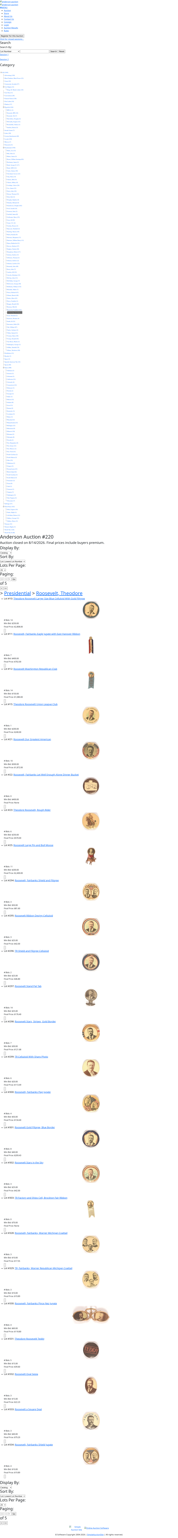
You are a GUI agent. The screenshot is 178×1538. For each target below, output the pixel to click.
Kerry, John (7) (11, 269)
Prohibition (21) (9, 353)
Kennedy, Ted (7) (12, 116)
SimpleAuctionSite (95, 1534)
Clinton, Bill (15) (12, 179)
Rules (6, 30)
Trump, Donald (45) (13, 338)
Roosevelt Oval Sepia (26, 1374)
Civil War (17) (9, 92)
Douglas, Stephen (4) (13, 200)
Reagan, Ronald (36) (13, 304)
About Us (8, 16)
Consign (7, 22)
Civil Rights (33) (9, 87)
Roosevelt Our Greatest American (32, 739)
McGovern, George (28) (14, 283)
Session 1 (4, 54)
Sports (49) (8, 365)
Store (6, 13)
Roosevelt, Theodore (59, 593)
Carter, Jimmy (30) (12, 171)
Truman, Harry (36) (12, 336)
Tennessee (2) (11, 480)
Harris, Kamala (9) (12, 234)
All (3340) (5, 72)
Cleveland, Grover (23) (13, 173)
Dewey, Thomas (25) (13, 194)
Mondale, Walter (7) (12, 289)
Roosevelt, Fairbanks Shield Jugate (34, 1444)
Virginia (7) (10, 492)
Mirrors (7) (8, 142)
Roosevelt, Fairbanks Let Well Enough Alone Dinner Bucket (46, 774)
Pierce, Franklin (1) (12, 301)
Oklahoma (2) (11, 463)
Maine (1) (10, 417)
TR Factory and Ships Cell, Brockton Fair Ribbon (41, 1197)
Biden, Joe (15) (11, 150)
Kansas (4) (10, 408)
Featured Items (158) (10, 98)
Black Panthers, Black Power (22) (14, 78)
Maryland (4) (11, 419)
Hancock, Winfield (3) (13, 228)
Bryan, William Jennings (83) (15, 159)
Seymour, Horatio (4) (13, 318)
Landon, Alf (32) (12, 272)
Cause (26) (8, 81)
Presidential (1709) (10, 147)
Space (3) (7, 359)
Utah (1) (9, 486)
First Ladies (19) (9, 101)
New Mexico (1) (11, 448)
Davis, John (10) (11, 191)
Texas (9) (9, 483)
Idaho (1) (9, 396)
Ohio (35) (10, 460)
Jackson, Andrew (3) (13, 255)
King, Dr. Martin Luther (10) (15, 90)
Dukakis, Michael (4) (13, 202)
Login (6, 25)
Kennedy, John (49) (12, 266)
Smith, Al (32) (11, 321)
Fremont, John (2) (12, 211)
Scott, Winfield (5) (12, 315)
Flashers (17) (8, 104)
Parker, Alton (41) (12, 298)
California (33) (11, 379)
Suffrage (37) (8, 503)
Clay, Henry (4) (11, 176)
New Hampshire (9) (12, 443)
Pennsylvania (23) (12, 469)
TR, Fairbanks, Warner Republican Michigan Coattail (43, 1268)
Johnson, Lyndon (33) (13, 263)
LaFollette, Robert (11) (13, 515)
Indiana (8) (10, 402)
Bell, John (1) (11, 153)
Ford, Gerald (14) (12, 208)
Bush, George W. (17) (13, 165)
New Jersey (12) (11, 446)
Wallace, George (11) (13, 518)
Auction (7, 10)
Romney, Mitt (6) (12, 307)
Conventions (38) (10, 95)
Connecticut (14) (12, 385)
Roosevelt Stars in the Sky (29, 1162)
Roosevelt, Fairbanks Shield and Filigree (37, 880)
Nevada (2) (10, 440)
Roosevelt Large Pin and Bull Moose (33, 845)
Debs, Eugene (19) (12, 509)
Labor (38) (8, 133)
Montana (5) (10, 434)
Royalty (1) (8, 356)
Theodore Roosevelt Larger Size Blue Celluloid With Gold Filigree (49, 598)
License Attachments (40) (12, 136)
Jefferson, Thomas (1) (13, 257)
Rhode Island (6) (12, 472)
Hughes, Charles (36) (13, 249)
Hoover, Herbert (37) (13, 246)
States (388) (8, 367)
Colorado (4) (10, 382)
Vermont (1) (10, 489)
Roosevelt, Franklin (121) (14, 310)
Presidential (17, 593)
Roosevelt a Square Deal (28, 1409)
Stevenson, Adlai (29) (13, 324)
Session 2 (4, 59)
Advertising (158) (10, 75)
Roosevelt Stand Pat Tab (28, 986)
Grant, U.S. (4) (11, 223)
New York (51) (11, 451)
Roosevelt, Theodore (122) (14, 312)
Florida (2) (10, 391)
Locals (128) (8, 139)
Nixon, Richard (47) (13, 292)
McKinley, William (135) (14, 286)
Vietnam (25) (8, 524)
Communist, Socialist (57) (12, 84)
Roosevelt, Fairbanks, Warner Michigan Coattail (41, 1233)
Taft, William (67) (12, 327)
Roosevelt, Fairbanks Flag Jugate (33, 1092)
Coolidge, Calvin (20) (13, 185)
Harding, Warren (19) (13, 231)
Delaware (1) (10, 388)
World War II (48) (10, 532)
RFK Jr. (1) (10, 110)
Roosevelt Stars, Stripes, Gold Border (35, 1021)
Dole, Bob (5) (11, 197)
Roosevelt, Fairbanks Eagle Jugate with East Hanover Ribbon (46, 634)
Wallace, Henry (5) (12, 521)
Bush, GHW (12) (12, 168)
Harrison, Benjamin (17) (14, 237)
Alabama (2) (10, 370)
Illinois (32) (10, 399)
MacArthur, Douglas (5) (14, 119)
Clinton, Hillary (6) (12, 182)
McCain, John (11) (12, 278)
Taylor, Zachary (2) (12, 330)
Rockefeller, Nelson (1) (13, 124)
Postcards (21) (9, 145)
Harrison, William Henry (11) (15, 240)
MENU (5, 7)
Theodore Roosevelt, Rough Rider (32, 810)
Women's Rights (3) (10, 527)
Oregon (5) (10, 466)
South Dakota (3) (12, 477)
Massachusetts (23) (12, 422)
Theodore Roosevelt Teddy (29, 1338)
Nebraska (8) (10, 437)
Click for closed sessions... (12, 39)
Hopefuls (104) (9, 107)
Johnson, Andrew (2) (13, 260)
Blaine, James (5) (12, 156)
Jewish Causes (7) (10, 130)
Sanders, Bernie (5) (12, 127)
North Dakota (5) (12, 457)
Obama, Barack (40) (13, 295)
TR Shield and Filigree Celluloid (32, 951)
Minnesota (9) (11, 428)
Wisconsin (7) (11, 501)
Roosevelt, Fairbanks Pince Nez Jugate (36, 1303)
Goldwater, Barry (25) (13, 217)
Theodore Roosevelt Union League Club (35, 704)
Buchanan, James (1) (13, 162)
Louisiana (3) (11, 414)
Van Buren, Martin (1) (13, 341)
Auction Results (11, 28)
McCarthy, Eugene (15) (13, 121)
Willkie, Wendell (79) (13, 347)
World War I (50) (9, 529)
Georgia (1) (10, 393)
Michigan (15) (11, 425)
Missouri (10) (11, 431)
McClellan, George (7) (13, 281)
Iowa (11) (10, 405)
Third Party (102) (10, 506)
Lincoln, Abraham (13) (13, 275)
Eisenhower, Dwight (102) (14, 205)
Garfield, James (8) (12, 214)
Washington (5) (11, 495)
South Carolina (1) (12, 474)
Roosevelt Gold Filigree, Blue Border (35, 1127)
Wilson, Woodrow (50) (13, 350)
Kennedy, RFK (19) (12, 113)
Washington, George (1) (14, 344)
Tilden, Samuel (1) (12, 333)
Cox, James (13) (11, 188)
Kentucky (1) (11, 411)
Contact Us (9, 19)
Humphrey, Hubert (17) (13, 252)
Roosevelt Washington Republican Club (35, 668)
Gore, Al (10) (11, 220)
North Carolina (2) (12, 454)
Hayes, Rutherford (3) (13, 243)
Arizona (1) (10, 373)
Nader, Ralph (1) (12, 512)
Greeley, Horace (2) (12, 226)
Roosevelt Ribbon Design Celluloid (34, 915)
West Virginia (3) (12, 498)
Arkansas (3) (10, 376)
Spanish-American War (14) (12, 362)
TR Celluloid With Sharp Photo (31, 1056)
